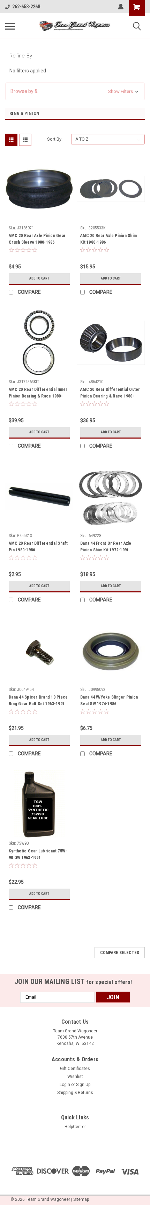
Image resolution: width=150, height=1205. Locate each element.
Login (65, 1084)
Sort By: (54, 139)
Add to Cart (39, 278)
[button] (75, 91)
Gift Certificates (75, 1068)
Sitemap (81, 1199)
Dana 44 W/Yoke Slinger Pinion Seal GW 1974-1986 (109, 700)
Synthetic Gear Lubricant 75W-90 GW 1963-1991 (38, 854)
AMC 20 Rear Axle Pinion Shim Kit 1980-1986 (108, 239)
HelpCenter (75, 1126)
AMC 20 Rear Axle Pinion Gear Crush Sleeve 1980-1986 (37, 239)
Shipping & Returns (75, 1092)
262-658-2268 (26, 6)
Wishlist (75, 1076)
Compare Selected (119, 952)
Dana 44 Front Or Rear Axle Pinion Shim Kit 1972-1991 (106, 546)
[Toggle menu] (10, 26)
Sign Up (83, 1084)
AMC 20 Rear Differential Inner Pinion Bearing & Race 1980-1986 (38, 393)
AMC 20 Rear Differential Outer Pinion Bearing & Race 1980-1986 (110, 393)
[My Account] (120, 6)
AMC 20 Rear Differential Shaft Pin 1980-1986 (38, 546)
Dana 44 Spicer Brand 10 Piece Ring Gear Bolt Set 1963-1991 (38, 700)
